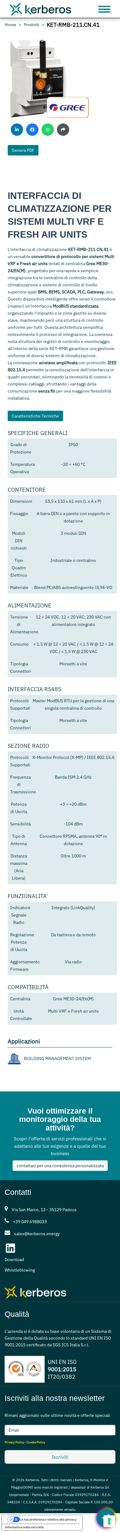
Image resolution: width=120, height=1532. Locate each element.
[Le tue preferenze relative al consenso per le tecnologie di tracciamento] (109, 1521)
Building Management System (57, 1058)
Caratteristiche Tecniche (35, 416)
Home (10, 24)
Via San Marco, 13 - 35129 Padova (44, 1209)
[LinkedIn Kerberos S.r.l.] (11, 1248)
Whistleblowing (20, 1270)
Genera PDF (23, 150)
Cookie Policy (35, 1442)
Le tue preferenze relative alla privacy (48, 1519)
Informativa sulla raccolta (24, 1527)
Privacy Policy (14, 1442)
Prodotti (31, 24)
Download (14, 1259)
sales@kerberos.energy (37, 1233)
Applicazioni (24, 1041)
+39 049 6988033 (30, 1221)
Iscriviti (60, 1457)
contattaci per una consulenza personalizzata (60, 1165)
